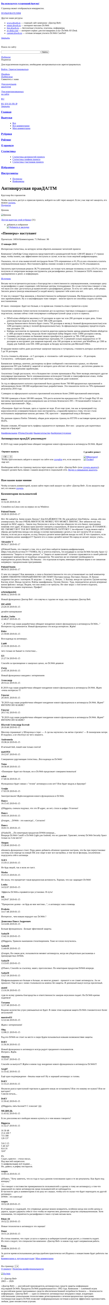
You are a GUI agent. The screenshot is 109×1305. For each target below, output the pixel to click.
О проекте (6, 1269)
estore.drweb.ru (14, 25)
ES (10, 104)
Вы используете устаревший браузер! (20, 3)
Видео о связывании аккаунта (82, 470)
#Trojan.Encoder (25, 433)
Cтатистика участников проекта (28, 162)
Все (14, 123)
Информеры (18, 181)
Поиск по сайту (8, 47)
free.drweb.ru (13, 28)
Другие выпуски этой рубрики (16, 220)
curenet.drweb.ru (14, 33)
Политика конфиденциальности (28, 1269)
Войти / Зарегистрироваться (14, 69)
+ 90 (4, 457)
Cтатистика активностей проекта (28, 157)
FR (13, 104)
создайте (58, 459)
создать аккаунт (90, 467)
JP (16, 104)
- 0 (10, 457)
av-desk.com (12, 30)
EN (7, 104)
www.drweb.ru (13, 23)
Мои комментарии (21, 128)
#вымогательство (41, 433)
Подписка (17, 179)
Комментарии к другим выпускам (17, 1258)
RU (3, 104)
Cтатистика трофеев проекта (26, 159)
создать (11, 202)
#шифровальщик (9, 433)
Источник (6, 278)
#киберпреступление (61, 433)
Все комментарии (21, 126)
